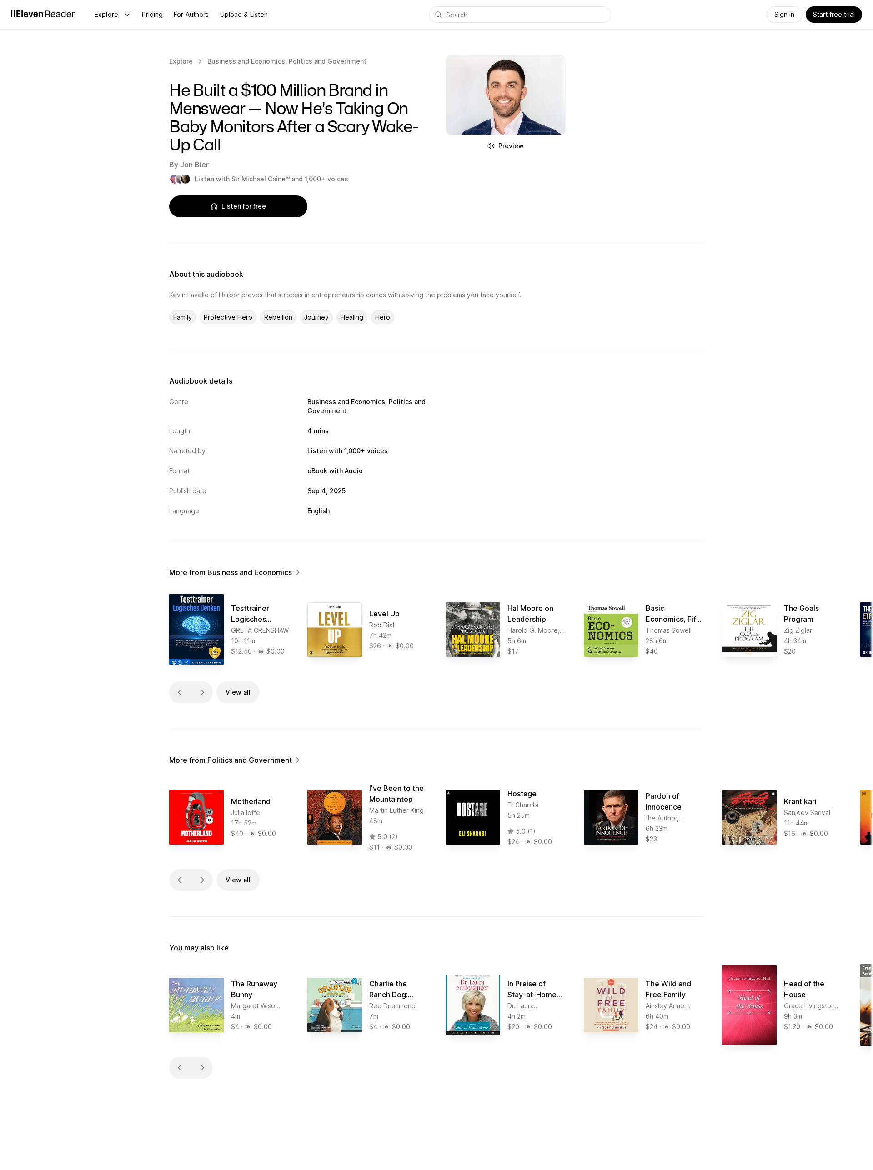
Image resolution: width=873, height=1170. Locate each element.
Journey (316, 317)
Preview (511, 146)
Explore (106, 14)
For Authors (191, 14)
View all (238, 692)
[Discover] (127, 14)
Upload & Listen (244, 14)
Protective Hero (228, 317)
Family (182, 317)
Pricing (152, 14)
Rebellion (278, 317)
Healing (352, 317)
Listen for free (243, 206)
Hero (382, 317)
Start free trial (834, 14)
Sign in (784, 14)
